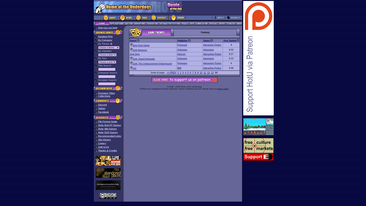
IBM (179, 68)
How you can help (107, 28)
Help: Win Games (107, 129)
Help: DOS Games (108, 132)
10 (201, 72)
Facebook (103, 112)
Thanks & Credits (107, 150)
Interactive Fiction (212, 45)
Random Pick (105, 36)
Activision (182, 49)
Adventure (208, 49)
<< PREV (171, 72)
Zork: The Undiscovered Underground (152, 63)
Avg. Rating (230, 40)
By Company (105, 40)
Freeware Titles (106, 93)
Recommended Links (109, 136)
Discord (102, 105)
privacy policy (223, 89)
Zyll (134, 68)
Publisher (182, 40)
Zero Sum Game (141, 45)
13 (212, 72)
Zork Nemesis (140, 50)
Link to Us (103, 147)
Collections (104, 96)
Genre (206, 40)
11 (205, 72)
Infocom (181, 54)
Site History (104, 139)
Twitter (101, 108)
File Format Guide (107, 121)
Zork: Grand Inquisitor (144, 59)
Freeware (182, 45)
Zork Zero (135, 54)
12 (208, 72)
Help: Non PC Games (109, 125)
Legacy (102, 143)
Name (133, 40)
